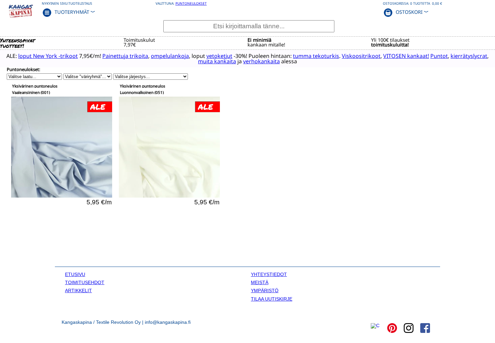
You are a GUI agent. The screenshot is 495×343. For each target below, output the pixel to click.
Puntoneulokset (191, 3)
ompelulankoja (170, 56)
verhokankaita (261, 61)
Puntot (439, 56)
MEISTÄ (259, 282)
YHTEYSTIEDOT (269, 274)
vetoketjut (219, 56)
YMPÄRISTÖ (264, 290)
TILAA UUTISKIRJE (271, 299)
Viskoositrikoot (361, 56)
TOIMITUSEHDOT (84, 282)
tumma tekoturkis (316, 56)
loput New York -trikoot (48, 56)
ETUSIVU (75, 274)
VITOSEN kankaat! (406, 56)
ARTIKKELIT (78, 290)
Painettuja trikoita (125, 56)
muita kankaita (217, 61)
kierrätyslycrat (469, 56)
